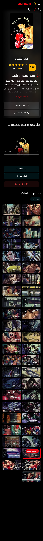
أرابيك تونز (24, 3)
